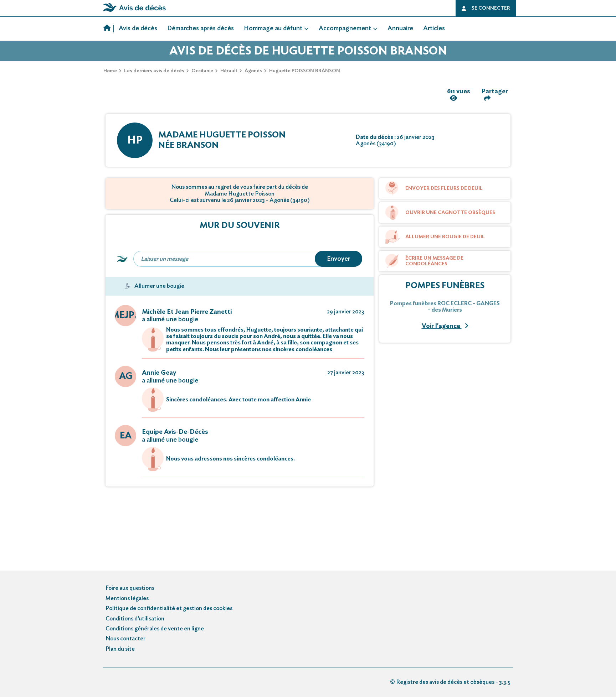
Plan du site (120, 649)
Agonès (253, 70)
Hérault (228, 70)
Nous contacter (125, 638)
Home (110, 70)
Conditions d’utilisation (135, 618)
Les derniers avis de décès (154, 70)
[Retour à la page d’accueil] (134, 12)
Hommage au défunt (273, 28)
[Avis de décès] (108, 29)
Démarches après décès (200, 28)
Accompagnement (345, 28)
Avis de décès (138, 28)
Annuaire (400, 28)
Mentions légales (127, 598)
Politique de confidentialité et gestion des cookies (169, 608)
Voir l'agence (442, 326)
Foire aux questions (130, 588)
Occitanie (202, 70)
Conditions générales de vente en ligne (155, 628)
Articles (434, 28)
